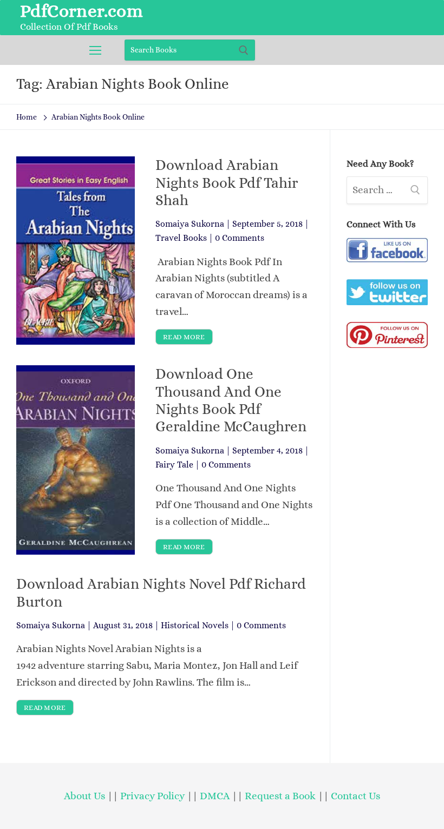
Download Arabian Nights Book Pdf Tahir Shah (226, 182)
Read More (184, 337)
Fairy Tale (174, 464)
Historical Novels (194, 625)
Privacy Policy (152, 795)
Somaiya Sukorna (189, 224)
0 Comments (239, 238)
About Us (84, 795)
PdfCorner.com (81, 11)
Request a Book (281, 795)
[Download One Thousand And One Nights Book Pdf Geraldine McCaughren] (75, 460)
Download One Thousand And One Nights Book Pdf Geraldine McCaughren (230, 400)
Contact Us (355, 795)
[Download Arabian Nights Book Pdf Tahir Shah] (75, 250)
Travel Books (181, 238)
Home (26, 117)
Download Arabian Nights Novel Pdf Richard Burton (161, 592)
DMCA (215, 795)
